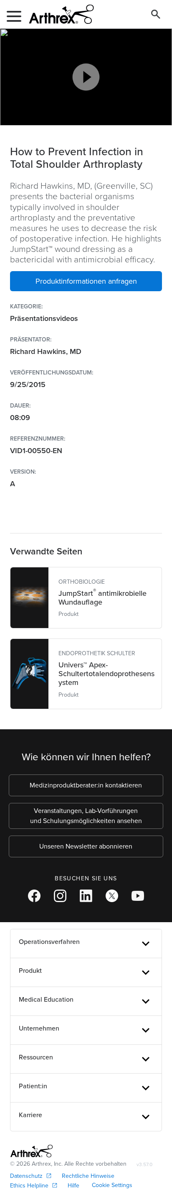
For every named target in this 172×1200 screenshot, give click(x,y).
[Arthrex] (58, 14)
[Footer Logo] (31, 1151)
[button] (86, 281)
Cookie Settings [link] (112, 1185)
